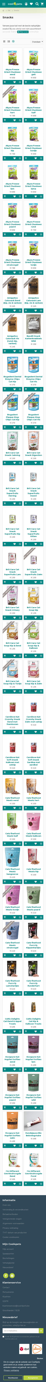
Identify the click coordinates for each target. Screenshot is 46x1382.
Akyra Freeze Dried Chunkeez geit (33, 72)
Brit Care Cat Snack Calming (12, 454)
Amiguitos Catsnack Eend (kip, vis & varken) (12, 300)
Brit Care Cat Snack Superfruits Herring (12, 492)
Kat (9, 10)
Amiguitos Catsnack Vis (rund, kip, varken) (12, 340)
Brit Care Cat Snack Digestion (33, 454)
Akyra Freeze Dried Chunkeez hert (12, 110)
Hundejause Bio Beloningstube (33, 1134)
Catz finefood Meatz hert (33, 799)
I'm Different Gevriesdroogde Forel (33, 1173)
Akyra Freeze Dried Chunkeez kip (12, 148)
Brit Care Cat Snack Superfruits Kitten (33, 533)
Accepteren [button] (33, 1378)
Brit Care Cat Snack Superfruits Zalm (33, 572)
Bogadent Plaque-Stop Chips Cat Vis (33, 417)
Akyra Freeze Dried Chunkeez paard (12, 224)
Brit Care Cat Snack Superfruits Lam (12, 572)
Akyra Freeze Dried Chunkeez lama (33, 186)
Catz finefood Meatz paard (33, 908)
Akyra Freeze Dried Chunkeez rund (33, 224)
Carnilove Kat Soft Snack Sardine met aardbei (33, 761)
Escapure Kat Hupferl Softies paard (12, 1097)
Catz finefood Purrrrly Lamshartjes (12, 983)
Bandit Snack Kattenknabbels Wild (33, 338)
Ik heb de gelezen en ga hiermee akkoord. (22, 1338)
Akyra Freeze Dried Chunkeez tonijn (33, 262)
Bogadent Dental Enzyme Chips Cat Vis (33, 379)
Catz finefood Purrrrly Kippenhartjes (33, 945)
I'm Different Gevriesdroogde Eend (12, 1173)
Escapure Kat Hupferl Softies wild (33, 1097)
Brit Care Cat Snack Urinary (12, 608)
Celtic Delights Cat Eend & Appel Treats (12, 1021)
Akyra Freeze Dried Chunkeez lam (12, 186)
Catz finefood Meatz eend (12, 799)
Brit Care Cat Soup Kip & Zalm (33, 682)
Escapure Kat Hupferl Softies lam (33, 1059)
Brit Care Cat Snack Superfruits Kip (12, 531)
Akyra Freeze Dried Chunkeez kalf (33, 110)
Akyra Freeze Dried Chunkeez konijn (33, 148)
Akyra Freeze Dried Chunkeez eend (12, 72)
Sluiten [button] (40, 1358)
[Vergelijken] (20, 843)
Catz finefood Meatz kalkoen (33, 834)
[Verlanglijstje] (14, 843)
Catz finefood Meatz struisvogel (12, 945)
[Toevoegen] (5, 843)
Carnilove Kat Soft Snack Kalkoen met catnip (12, 761)
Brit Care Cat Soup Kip (33, 608)
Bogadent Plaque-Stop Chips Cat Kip (12, 417)
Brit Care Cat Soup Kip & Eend (12, 644)
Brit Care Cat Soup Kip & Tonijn (12, 682)
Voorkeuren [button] (13, 1378)
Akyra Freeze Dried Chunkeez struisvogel (12, 262)
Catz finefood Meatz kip (33, 870)
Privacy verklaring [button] (11, 1370)
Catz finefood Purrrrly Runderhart (33, 983)
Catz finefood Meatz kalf (12, 834)
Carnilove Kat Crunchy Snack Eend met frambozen (12, 721)
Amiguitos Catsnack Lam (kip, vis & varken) (34, 300)
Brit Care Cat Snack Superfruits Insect (33, 492)
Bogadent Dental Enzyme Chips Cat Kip (12, 379)
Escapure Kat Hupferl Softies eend (12, 1059)
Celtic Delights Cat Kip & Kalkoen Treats (33, 1021)
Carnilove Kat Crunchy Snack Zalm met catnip (33, 719)
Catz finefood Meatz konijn (12, 908)
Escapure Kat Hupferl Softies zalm (12, 1135)
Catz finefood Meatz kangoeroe (12, 871)
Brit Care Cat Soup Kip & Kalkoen (33, 645)
